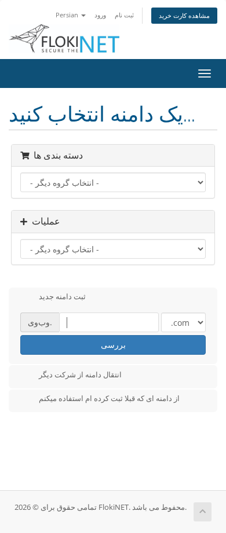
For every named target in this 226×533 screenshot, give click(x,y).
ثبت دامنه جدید (62, 297)
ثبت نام (124, 14)
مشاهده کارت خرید (184, 15)
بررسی (113, 344)
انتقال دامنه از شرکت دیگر (80, 374)
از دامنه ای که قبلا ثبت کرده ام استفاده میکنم (109, 399)
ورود (100, 14)
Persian (68, 14)
